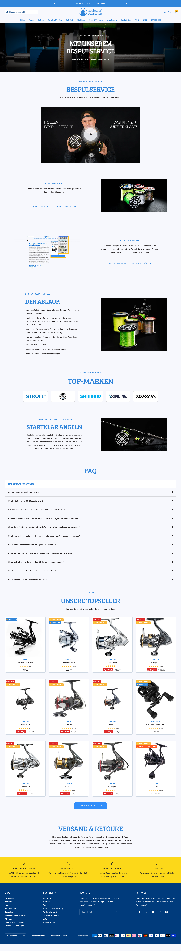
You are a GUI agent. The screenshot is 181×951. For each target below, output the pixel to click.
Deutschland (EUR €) (14, 936)
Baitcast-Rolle (66, 310)
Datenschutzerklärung (53, 908)
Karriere (8, 901)
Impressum (48, 898)
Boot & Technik (96, 20)
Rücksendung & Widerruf (16, 915)
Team (45, 905)
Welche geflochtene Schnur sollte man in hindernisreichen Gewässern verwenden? (44, 536)
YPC (137, 20)
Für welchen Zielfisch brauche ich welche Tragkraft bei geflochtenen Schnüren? (43, 518)
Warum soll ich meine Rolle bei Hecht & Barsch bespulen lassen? (36, 562)
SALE (145, 20)
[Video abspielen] (90, 134)
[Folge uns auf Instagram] (146, 912)
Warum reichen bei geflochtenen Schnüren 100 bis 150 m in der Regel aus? (40, 553)
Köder (22, 20)
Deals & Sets (126, 20)
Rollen (41, 20)
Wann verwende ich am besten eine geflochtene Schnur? (32, 544)
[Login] (165, 12)
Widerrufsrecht (50, 912)
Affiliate (8, 919)
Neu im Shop (10, 908)
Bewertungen (49, 922)
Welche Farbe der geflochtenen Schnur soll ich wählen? (32, 571)
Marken (8, 905)
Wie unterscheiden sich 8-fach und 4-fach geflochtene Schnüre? (36, 509)
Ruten (31, 20)
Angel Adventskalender (15, 922)
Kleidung (81, 20)
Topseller (9, 912)
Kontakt (46, 901)
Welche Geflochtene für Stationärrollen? (25, 501)
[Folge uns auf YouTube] (153, 912)
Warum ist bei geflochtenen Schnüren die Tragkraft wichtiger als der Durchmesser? (44, 527)
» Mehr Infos (100, 3)
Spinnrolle (51, 310)
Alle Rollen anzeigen (90, 806)
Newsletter (10, 898)
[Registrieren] (116, 912)
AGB (45, 919)
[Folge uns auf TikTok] (159, 912)
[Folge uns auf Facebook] (139, 912)
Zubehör (70, 20)
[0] (169, 12)
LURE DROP (156, 20)
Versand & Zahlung (51, 915)
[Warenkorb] (174, 12)
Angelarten (112, 20)
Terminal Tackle (55, 20)
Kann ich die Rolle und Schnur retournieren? (27, 579)
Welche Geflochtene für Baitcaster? (23, 492)
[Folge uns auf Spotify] (166, 912)
